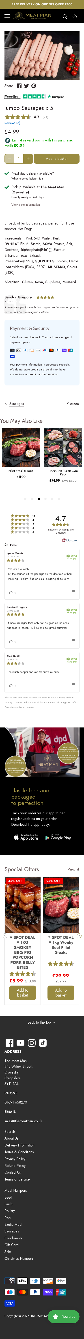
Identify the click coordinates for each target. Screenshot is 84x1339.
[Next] (79, 936)
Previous (73, 403)
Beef (8, 1197)
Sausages (11, 1231)
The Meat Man (40, 1316)
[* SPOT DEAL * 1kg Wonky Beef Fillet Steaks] (61, 905)
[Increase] (28, 159)
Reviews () (12, 123)
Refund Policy (15, 1165)
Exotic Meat (13, 1224)
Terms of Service (17, 1179)
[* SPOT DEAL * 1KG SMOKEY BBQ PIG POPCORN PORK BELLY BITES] (23, 905)
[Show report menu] (73, 592)
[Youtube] (20, 1043)
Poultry (9, 1210)
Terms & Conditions (19, 1152)
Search (9, 1131)
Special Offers (21, 869)
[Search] (65, 16)
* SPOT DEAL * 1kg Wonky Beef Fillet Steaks (61, 945)
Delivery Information (19, 1145)
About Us (11, 1138)
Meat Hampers (15, 1190)
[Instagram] (32, 1043)
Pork (7, 1217)
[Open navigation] (7, 16)
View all (74, 869)
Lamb (8, 1204)
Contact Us (12, 1172)
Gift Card (11, 1244)
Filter (13, 545)
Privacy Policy (14, 1158)
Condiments (13, 1238)
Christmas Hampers (19, 1258)
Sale (7, 1251)
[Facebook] (9, 1043)
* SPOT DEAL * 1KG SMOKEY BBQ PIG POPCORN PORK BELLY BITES (22, 952)
